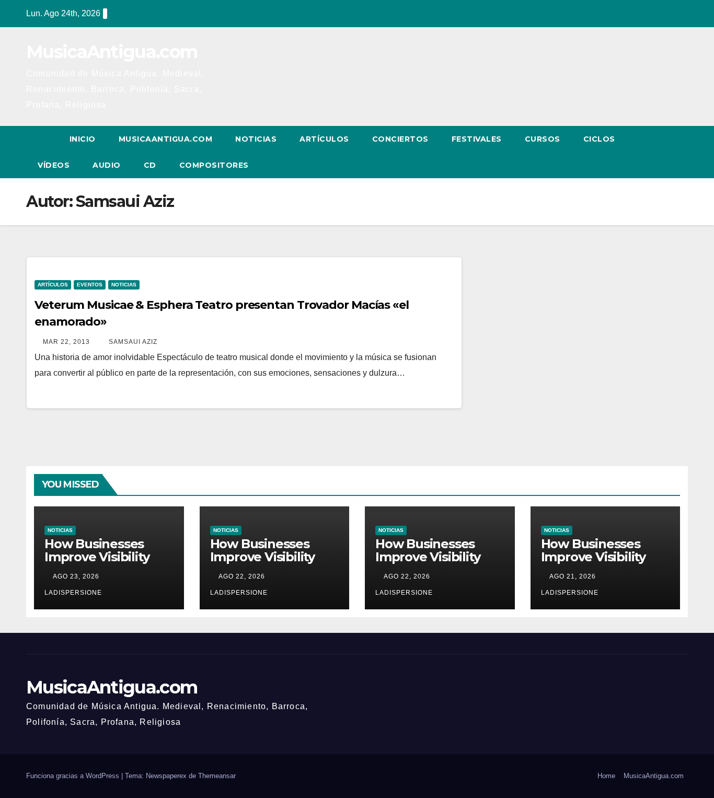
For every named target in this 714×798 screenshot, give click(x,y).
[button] (661, 151)
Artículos (324, 139)
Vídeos (54, 165)
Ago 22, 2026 (241, 576)
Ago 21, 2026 (572, 576)
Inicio (83, 139)
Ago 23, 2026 (76, 576)
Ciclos (599, 139)
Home (606, 776)
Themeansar (217, 776)
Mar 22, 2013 (66, 341)
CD (150, 165)
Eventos (89, 284)
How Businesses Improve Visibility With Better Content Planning (107, 563)
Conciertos (400, 139)
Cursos (542, 139)
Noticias (256, 139)
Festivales (477, 139)
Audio (107, 165)
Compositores (214, 165)
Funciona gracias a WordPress (73, 776)
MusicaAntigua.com (111, 52)
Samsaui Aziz (132, 341)
